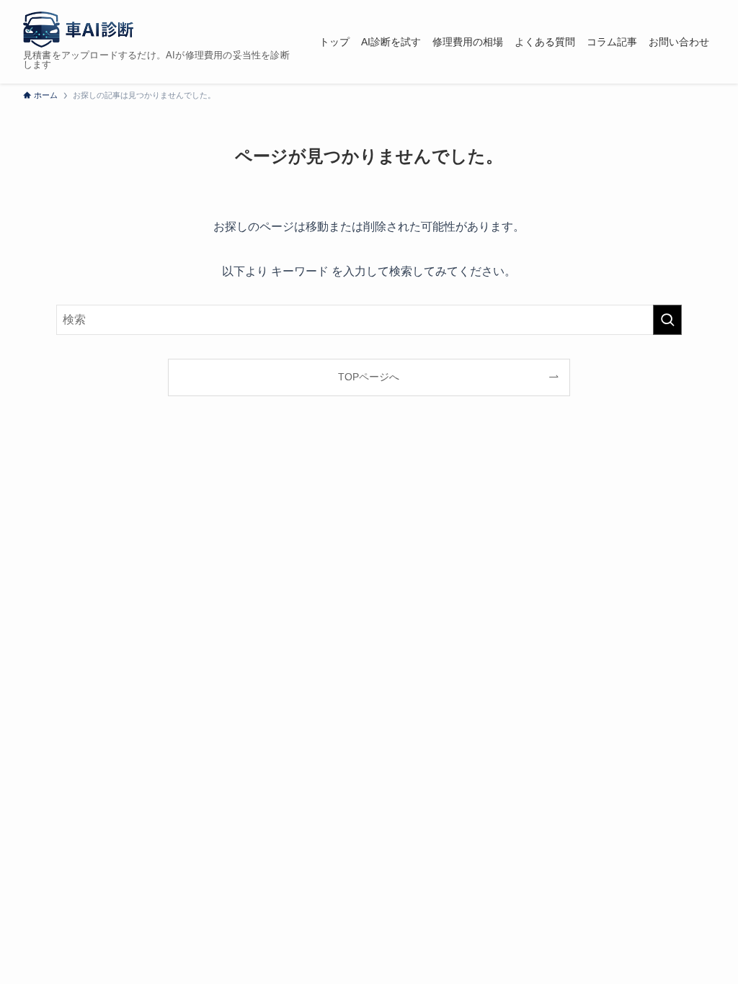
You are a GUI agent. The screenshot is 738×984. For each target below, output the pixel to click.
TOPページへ (368, 377)
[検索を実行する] (667, 320)
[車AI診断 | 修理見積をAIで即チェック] (78, 30)
